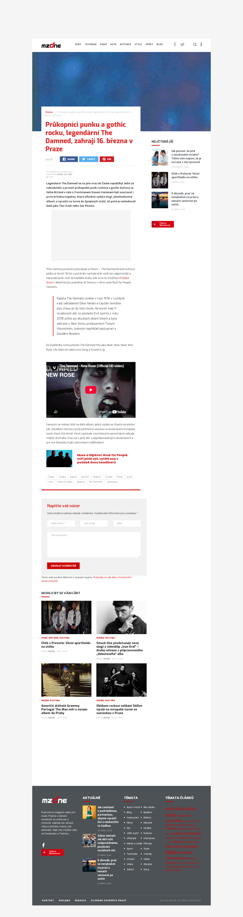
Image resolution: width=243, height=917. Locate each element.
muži (188, 838)
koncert (85, 476)
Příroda (148, 843)
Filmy (44, 637)
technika (185, 852)
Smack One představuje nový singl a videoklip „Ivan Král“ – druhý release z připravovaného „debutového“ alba (119, 648)
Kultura (68, 174)
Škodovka (169, 870)
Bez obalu (149, 807)
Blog (160, 44)
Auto (180, 809)
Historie (125, 44)
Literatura (149, 838)
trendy (170, 863)
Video (103, 44)
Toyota (193, 858)
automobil (184, 816)
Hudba (60, 174)
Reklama (64, 900)
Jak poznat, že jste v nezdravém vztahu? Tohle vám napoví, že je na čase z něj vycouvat (186, 156)
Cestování (133, 817)
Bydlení (148, 812)
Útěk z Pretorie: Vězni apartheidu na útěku (65, 645)
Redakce (80, 900)
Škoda (184, 866)
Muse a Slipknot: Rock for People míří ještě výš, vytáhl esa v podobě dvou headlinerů (102, 458)
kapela (73, 476)
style (170, 852)
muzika (108, 476)
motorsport (171, 837)
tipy (186, 858)
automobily (174, 820)
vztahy (190, 863)
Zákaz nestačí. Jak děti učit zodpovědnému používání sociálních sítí (108, 843)
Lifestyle (131, 838)
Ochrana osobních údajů (108, 900)
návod (187, 842)
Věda (147, 859)
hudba (62, 476)
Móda (193, 838)
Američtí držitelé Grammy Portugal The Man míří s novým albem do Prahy (64, 709)
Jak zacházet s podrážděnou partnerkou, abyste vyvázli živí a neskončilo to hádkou (108, 816)
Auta (113, 44)
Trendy (148, 854)
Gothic (51, 476)
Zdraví (130, 869)
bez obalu (187, 821)
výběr (196, 863)
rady (168, 846)
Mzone (51, 651)
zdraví (168, 866)
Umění (130, 859)
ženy (177, 870)
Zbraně (148, 864)
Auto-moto (133, 807)
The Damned (95, 481)
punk (129, 476)
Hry (128, 828)
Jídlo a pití (133, 833)
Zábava (177, 866)
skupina (81, 481)
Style (138, 44)
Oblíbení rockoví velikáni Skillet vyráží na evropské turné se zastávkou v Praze (119, 709)
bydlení (196, 821)
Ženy (78, 44)
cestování (170, 825)
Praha (120, 476)
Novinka (177, 842)
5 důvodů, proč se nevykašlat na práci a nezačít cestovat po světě (185, 199)
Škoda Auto (193, 867)
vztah (183, 863)
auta (169, 809)
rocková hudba (64, 481)
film (187, 825)
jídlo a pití (194, 828)
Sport (149, 44)
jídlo (186, 829)
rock (50, 481)
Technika (91, 44)
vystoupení (112, 481)
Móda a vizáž (134, 843)
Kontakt (48, 900)
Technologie (174, 858)
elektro (180, 824)
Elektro (147, 817)
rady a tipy (181, 846)
